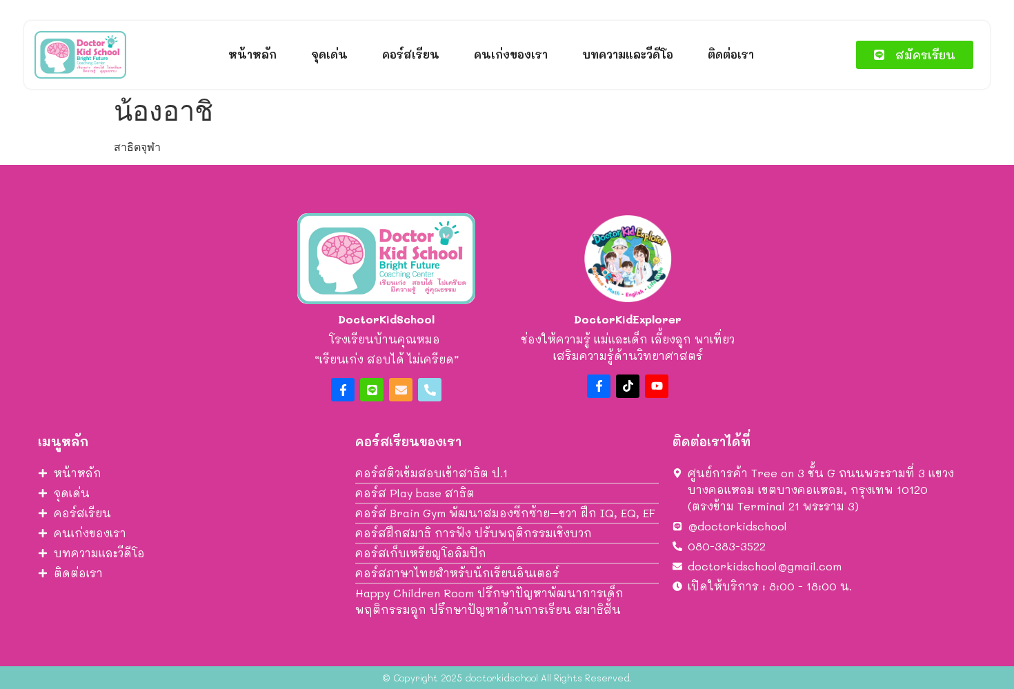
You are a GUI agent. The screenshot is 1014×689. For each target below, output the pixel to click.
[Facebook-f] (343, 389)
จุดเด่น (329, 54)
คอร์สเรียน (410, 54)
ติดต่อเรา (731, 54)
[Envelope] (400, 389)
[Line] (372, 389)
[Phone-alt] (429, 389)
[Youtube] (656, 386)
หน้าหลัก (252, 54)
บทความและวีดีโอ (627, 54)
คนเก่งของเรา (511, 54)
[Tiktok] (627, 386)
